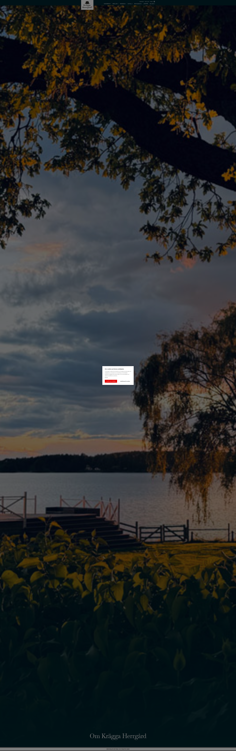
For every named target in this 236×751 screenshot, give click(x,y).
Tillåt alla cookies (111, 381)
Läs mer (106, 377)
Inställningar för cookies (125, 381)
